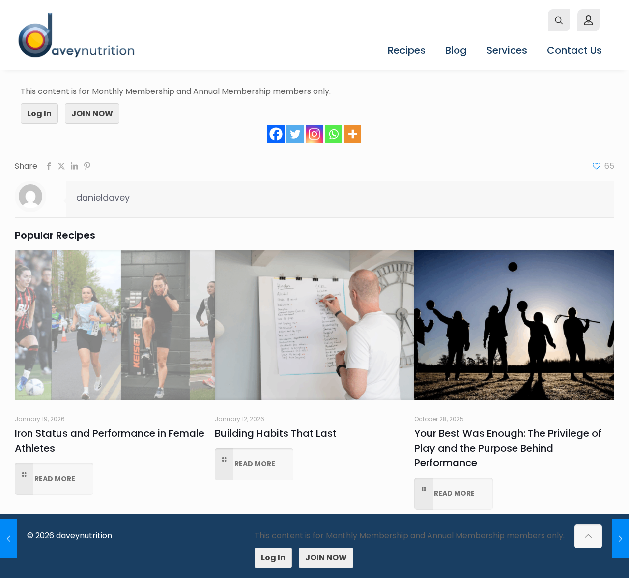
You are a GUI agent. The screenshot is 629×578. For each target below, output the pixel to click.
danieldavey (103, 197)
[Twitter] (295, 134)
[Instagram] (314, 134)
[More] (352, 134)
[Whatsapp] (333, 134)
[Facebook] (276, 134)
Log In (39, 113)
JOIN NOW (92, 113)
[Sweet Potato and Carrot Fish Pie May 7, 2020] (620, 538)
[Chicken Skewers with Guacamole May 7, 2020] (8, 538)
